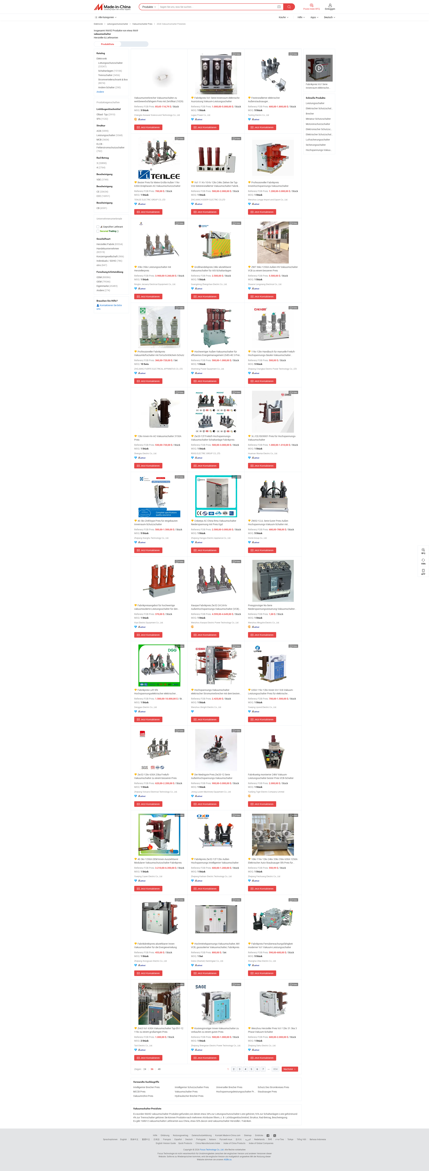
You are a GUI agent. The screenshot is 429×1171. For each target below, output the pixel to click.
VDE (102, 179)
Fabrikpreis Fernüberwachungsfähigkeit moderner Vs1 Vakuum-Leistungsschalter (270, 945)
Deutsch (189, 1139)
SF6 (102, 118)
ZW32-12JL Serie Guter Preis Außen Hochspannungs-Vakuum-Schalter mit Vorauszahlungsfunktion (268, 522)
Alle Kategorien (106, 17)
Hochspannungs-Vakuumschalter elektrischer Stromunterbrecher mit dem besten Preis (215, 691)
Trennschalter (109, 75)
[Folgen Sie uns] (274, 1135)
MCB (103, 139)
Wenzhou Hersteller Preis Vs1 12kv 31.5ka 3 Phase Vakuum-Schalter (272, 1030)
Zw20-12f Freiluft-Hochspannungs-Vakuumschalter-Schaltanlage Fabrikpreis (212, 438)
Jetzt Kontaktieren (150, 127)
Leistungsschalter (315, 103)
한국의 (239, 1139)
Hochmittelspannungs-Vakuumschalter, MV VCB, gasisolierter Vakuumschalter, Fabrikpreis (215, 945)
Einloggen (330, 8)
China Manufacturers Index (208, 1143)
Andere (100, 91)
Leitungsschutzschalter (110, 64)
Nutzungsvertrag (180, 1135)
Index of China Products (234, 1143)
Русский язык (226, 1139)
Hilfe (300, 17)
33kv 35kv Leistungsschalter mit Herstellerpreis (152, 268)
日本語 (157, 1139)
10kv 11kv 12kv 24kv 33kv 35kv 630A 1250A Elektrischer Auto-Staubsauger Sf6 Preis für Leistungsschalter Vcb (272, 860)
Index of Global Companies (261, 1143)
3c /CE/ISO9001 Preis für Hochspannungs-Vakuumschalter (272, 438)
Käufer (282, 17)
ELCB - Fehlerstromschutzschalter (111, 147)
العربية (248, 1139)
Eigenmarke (107, 286)
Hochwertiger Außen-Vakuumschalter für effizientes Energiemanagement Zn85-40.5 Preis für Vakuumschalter (216, 353)
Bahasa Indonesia (318, 1139)
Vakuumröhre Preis (143, 1095)
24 (144, 1069)
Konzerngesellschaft (110, 256)
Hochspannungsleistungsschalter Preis (236, 1091)
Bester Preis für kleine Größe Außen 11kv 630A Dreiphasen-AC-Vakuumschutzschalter (157, 184)
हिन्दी (270, 1139)
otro (102, 265)
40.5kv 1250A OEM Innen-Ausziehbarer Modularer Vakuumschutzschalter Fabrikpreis (158, 860)
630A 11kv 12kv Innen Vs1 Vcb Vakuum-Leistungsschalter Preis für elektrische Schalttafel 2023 (270, 691)
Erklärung (165, 1135)
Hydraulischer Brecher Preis (189, 1095)
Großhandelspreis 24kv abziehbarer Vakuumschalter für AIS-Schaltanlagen (211, 268)
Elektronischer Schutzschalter (321, 129)
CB (102, 208)
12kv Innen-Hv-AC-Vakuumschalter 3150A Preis (157, 438)
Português (201, 1139)
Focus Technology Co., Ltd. (212, 1149)
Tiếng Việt (301, 1139)
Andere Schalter (109, 87)
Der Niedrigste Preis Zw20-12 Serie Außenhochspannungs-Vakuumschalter (211, 776)
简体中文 (134, 1139)
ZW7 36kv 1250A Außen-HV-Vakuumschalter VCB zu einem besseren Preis (273, 268)
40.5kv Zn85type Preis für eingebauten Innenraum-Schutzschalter (156, 522)
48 (159, 1069)
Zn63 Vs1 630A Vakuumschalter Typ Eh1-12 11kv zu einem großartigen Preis (158, 1030)
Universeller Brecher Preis (229, 1087)
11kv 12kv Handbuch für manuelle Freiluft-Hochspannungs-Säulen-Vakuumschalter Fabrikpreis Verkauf (271, 353)
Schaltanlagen (110, 70)
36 (152, 1069)
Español (178, 1139)
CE (102, 191)
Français (167, 1139)
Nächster (289, 1069)
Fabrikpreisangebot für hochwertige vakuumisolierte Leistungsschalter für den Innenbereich (156, 607)
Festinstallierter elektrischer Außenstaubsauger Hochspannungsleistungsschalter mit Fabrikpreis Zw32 (267, 99)
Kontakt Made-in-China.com (227, 1135)
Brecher (310, 113)
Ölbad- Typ (106, 114)
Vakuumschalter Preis (186, 1091)
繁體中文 (146, 1139)
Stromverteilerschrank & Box (113, 81)
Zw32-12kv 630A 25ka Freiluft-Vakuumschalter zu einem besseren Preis (155, 776)
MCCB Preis (139, 1091)
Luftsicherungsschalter (318, 139)
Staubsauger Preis (267, 1091)
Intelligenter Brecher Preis (146, 1087)
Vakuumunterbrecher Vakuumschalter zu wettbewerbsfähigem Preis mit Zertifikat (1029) (158, 99)
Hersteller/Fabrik (110, 244)
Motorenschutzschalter (318, 124)
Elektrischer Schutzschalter (320, 108)
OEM (103, 281)
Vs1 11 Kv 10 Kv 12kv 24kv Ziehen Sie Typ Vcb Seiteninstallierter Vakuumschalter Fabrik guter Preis (214, 184)
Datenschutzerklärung (202, 1135)
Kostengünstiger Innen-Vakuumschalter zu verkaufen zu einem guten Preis (215, 1030)
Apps (313, 17)
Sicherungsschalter (316, 144)
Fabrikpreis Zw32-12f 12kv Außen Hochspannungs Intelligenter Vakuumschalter (215, 860)
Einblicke (259, 1135)
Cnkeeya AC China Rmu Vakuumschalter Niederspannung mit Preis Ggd (213, 522)
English (123, 1139)
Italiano (212, 1139)
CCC (103, 196)
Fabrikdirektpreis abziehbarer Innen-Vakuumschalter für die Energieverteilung (155, 945)
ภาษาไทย (279, 1139)
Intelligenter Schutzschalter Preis (192, 1087)
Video (237, 54)
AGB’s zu (228, 1159)
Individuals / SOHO (109, 260)
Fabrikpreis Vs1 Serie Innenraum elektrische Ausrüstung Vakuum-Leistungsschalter (215, 99)
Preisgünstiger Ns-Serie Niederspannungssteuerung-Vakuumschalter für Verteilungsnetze (271, 607)
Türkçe (290, 1139)
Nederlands (259, 1139)
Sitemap (248, 1135)
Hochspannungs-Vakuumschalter (323, 150)
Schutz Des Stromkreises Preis (273, 1087)
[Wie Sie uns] (268, 1135)
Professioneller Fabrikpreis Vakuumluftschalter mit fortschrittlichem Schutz (159, 353)
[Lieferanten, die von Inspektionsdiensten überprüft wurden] (111, 226)
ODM (104, 277)
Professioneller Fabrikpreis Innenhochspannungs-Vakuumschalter (268, 184)
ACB (103, 130)
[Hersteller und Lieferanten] (112, 6)
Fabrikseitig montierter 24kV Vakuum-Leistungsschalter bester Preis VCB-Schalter (271, 776)
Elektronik (102, 58)
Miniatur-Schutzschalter (318, 118)
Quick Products (185, 1143)
